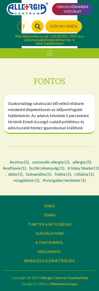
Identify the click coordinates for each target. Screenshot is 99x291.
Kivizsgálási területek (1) (64, 180)
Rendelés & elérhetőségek (49, 261)
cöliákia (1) (84, 174)
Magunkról (49, 251)
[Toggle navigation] (49, 53)
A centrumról (49, 242)
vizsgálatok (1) (26, 180)
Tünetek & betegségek (50, 224)
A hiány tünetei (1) (83, 168)
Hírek (49, 206)
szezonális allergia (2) (50, 161)
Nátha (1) (63, 174)
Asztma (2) (19, 161)
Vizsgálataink (49, 233)
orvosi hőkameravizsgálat (72, 9)
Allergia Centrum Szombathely (64, 278)
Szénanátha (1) (38, 174)
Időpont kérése (63, 26)
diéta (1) (15, 174)
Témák (49, 215)
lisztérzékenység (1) (46, 168)
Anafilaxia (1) (14, 168)
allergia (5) (82, 161)
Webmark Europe (63, 284)
